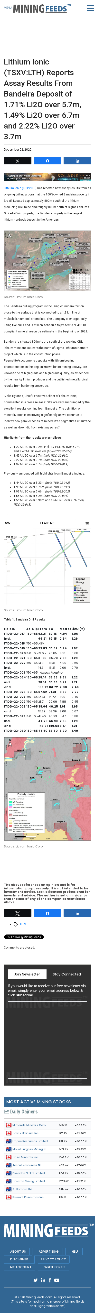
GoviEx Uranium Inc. (25, 1133)
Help (75, 1251)
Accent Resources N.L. (27, 1165)
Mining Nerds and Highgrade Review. (57, 1303)
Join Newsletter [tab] (27, 974)
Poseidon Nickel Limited (28, 1173)
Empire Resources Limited (30, 1141)
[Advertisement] (47, 29)
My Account (20, 1267)
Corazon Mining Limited (28, 1181)
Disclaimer (19, 1259)
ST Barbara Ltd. (22, 1189)
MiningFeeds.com (39, 1297)
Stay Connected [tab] (67, 974)
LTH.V (22, 924)
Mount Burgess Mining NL (29, 1149)
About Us (18, 1251)
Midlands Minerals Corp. (29, 1125)
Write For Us (54, 1267)
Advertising (49, 1251)
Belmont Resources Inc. (28, 1197)
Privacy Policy (53, 1259)
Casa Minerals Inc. (25, 1157)
